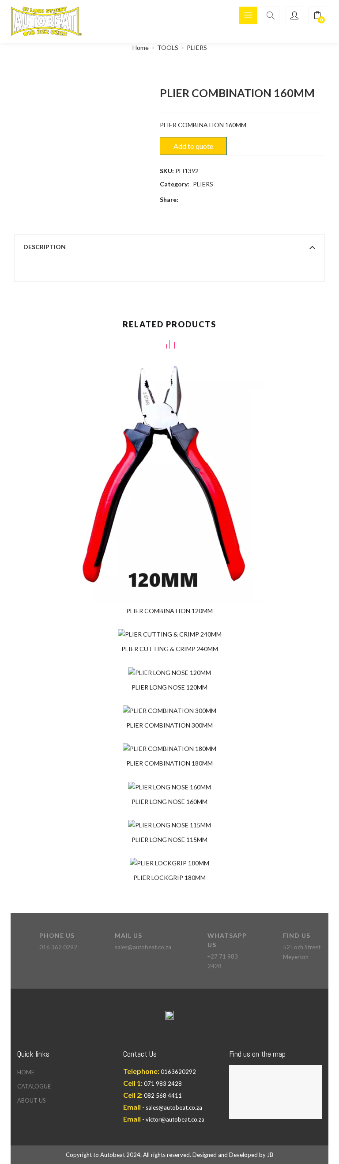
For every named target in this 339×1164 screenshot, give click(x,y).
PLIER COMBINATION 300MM (169, 725)
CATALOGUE (34, 1086)
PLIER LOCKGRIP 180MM (169, 877)
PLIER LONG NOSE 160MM (169, 801)
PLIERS (197, 47)
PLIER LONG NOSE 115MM (169, 839)
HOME (25, 1072)
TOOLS (167, 47)
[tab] (169, 247)
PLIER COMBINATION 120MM (169, 610)
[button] (317, 16)
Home (140, 47)
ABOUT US (31, 1100)
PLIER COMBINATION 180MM (169, 763)
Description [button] (44, 246)
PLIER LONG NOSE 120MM (169, 687)
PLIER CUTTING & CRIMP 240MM (169, 648)
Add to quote (193, 146)
